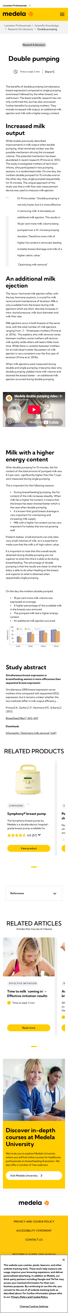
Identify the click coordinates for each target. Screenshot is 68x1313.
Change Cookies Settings (34, 1306)
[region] (34, 1284)
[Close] (64, 1260)
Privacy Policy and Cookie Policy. (29, 1296)
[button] (34, 893)
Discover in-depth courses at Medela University (30, 1137)
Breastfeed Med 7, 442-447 (22, 718)
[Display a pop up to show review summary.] (40, 836)
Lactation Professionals (15, 5)
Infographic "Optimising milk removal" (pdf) (31, 733)
